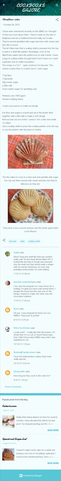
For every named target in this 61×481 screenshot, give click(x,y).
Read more (53, 430)
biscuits (12, 241)
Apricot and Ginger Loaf (14, 439)
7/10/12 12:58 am (22, 273)
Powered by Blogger (32, 475)
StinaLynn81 (19, 371)
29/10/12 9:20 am (22, 363)
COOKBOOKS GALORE (30, 7)
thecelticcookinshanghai (25, 282)
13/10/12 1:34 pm (22, 344)
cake (22, 241)
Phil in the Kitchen (22, 328)
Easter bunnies (9, 406)
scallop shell (34, 241)
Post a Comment (13, 387)
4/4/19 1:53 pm (21, 380)
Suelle (16, 252)
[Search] (57, 5)
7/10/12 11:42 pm (22, 300)
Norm (16, 309)
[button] (57, 20)
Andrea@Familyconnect (25, 352)
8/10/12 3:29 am (21, 320)
